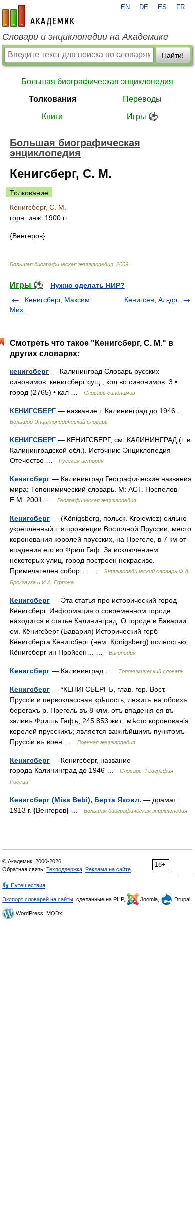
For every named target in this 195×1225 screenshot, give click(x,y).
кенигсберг (29, 371)
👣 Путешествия (24, 885)
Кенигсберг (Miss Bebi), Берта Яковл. (76, 800)
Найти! (173, 55)
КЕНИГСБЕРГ (33, 411)
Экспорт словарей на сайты (38, 899)
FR (180, 7)
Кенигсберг (30, 479)
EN (125, 7)
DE (144, 7)
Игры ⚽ (142, 116)
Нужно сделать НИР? (87, 285)
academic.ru (38, 16)
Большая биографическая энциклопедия (98, 81)
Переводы (142, 99)
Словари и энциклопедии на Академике (85, 37)
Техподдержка (64, 869)
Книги (52, 116)
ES (162, 7)
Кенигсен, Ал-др (151, 300)
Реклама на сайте (108, 869)
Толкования (52, 99)
